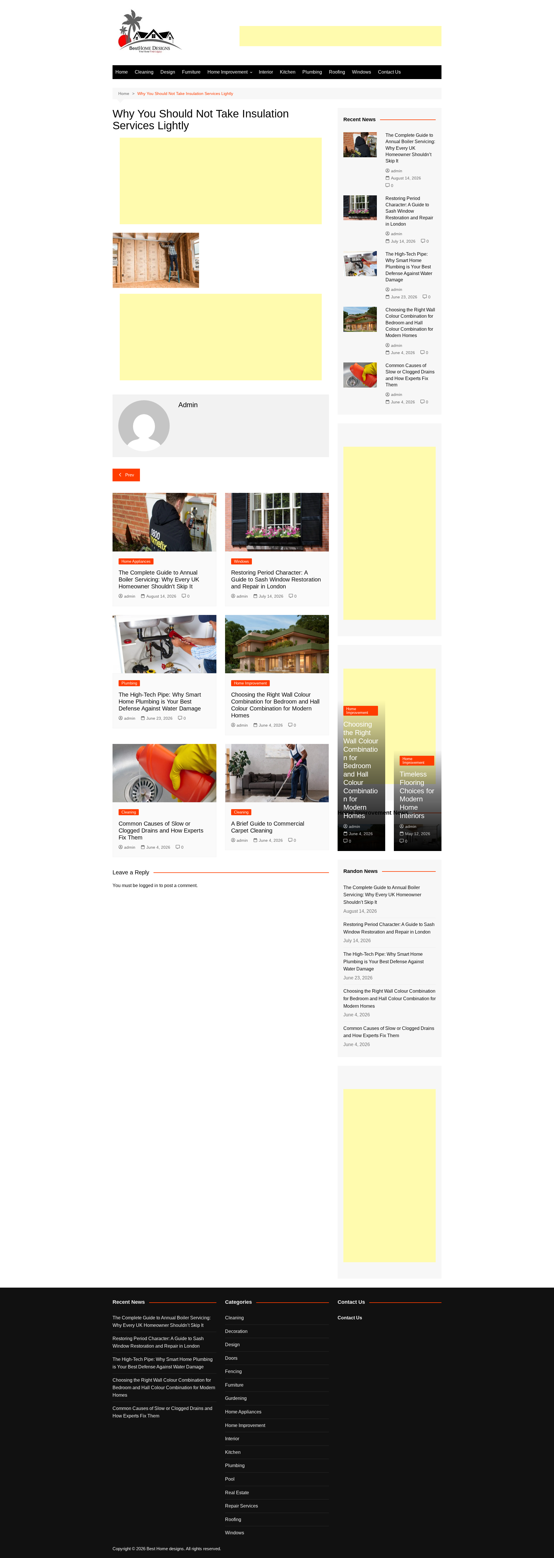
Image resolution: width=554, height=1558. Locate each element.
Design (167, 72)
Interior (266, 72)
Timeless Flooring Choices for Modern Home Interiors (417, 795)
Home (121, 72)
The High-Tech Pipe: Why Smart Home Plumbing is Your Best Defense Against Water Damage (160, 701)
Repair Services (241, 1505)
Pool (230, 1479)
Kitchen (287, 72)
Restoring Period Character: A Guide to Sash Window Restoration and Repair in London (276, 579)
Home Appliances (136, 561)
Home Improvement (227, 72)
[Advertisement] (340, 36)
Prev (129, 474)
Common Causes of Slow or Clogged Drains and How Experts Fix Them (161, 830)
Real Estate (237, 1492)
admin (129, 596)
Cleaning (144, 72)
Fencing (233, 1371)
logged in (148, 885)
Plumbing (312, 72)
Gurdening (236, 1398)
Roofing (337, 72)
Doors (231, 1358)
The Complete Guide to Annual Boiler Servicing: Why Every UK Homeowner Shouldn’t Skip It (159, 579)
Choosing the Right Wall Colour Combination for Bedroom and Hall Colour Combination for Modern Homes (410, 322)
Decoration (236, 1331)
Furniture (191, 72)
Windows (361, 72)
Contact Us (389, 72)
